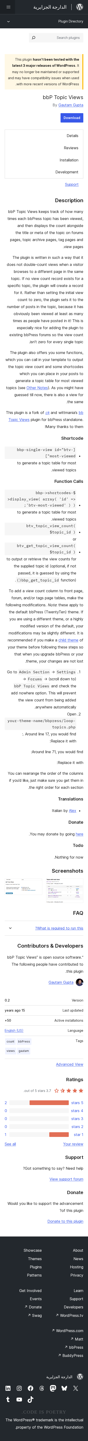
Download (72, 118)
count (10, 1041)
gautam (24, 1051)
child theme (68, 640)
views (11, 1051)
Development (66, 172)
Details (72, 135)
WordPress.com (67, 1330)
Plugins (36, 1267)
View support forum (66, 1179)
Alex (72, 810)
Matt (76, 1339)
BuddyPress (70, 1355)
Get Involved (30, 1290)
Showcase (33, 1250)
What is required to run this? (59, 928)
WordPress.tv (69, 1315)
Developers (73, 1307)
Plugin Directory (70, 21)
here (79, 834)
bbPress (24, 1041)
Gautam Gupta (70, 105)
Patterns (34, 1275)
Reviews (71, 147)
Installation (69, 160)
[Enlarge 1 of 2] (77, 884)
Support (72, 184)
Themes (35, 1258)
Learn (78, 1290)
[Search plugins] (33, 37)
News (78, 1258)
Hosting (76, 1267)
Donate (33, 1307)
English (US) (14, 1030)
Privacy (76, 1275)
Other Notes (37, 387)
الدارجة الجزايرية (59, 1376)
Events (36, 1298)
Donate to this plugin (65, 1221)
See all (10, 1144)
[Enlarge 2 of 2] (36, 884)
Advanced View (69, 1064)
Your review (73, 1144)
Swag (34, 1315)
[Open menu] (7, 7)
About (78, 1250)
